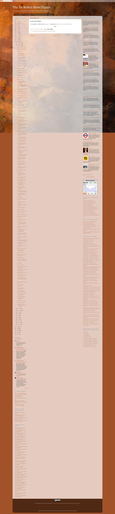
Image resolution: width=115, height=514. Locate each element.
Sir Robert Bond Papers (90, 176)
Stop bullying (19, 286)
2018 (17, 26)
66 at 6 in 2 (91, 148)
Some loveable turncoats (21, 248)
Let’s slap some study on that (21, 199)
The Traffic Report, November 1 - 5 (20, 250)
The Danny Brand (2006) (87, 205)
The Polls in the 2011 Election (88, 210)
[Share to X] (50, 29)
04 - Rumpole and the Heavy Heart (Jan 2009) (20, 488)
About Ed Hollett (18, 14)
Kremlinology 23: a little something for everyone (90, 281)
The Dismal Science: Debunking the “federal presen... (22, 194)
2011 (17, 39)
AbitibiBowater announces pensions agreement (22, 155)
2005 (17, 334)
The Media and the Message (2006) (89, 202)
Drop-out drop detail (21, 257)
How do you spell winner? (22, 214)
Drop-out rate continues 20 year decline (22, 273)
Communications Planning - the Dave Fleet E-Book (21, 418)
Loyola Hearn (50, 31)
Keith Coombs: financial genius (21, 282)
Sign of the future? (20, 264)
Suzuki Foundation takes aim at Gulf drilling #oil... (21, 223)
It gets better (19, 263)
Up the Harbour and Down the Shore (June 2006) (91, 230)
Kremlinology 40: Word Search (89, 250)
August (18, 312)
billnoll (67, 510)
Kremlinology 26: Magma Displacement (90, 277)
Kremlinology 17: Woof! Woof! (89, 293)
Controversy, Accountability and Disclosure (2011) (91, 215)
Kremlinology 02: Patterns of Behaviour (90, 323)
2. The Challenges (86, 335)
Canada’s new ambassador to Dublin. (64, 24)
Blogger (75, 510)
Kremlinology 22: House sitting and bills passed (90, 283)
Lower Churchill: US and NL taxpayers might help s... (21, 234)
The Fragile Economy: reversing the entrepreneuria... (21, 183)
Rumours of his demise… (22, 302)
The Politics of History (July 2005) (89, 226)
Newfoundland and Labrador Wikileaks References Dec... (21, 54)
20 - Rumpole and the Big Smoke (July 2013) (21, 444)
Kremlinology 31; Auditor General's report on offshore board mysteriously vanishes (91, 267)
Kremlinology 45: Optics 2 (88, 241)
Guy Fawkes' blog (19, 360)
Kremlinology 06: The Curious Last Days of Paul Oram (91, 317)
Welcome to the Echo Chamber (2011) (90, 207)
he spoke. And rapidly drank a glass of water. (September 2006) (91, 232)
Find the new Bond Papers (88, 34)
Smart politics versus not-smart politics (22, 270)
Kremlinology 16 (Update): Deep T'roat (90, 296)
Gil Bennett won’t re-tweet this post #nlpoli (91, 20)
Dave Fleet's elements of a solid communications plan (20, 421)
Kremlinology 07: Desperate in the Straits (90, 314)
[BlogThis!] (48, 29)
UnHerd (18, 341)
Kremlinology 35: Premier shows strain (90, 258)
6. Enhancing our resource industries (89, 346)
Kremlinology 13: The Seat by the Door (90, 302)
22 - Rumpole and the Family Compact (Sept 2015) (20, 439)
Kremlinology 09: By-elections (89, 310)
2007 (17, 330)
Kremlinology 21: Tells (87, 285)
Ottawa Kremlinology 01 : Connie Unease (91, 238)
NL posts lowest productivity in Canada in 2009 (22, 121)
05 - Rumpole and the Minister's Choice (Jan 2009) (21, 485)
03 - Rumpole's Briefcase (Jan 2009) (20, 491)
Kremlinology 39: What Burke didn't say (90, 252)
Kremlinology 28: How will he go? (21, 243)
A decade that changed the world (22, 205)
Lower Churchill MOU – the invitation (21, 177)
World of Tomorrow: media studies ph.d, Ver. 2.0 (22, 147)
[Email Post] (45, 29)
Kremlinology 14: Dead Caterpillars (89, 300)
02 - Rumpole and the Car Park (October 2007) (20, 493)
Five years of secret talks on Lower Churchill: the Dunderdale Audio (91, 126)
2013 (17, 35)
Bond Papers (18, 372)
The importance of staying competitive (22, 267)
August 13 (48, 24)
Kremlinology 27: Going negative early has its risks (91, 275)
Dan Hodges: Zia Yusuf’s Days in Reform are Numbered (21, 362)
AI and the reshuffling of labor (21, 379)
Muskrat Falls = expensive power (22, 115)
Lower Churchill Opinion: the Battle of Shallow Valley (22, 134)
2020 (17, 23)
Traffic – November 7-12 (21, 211)
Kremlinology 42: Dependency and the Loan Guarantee (91, 247)
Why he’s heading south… (22, 48)
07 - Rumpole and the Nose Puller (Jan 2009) (20, 480)
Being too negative (20, 284)
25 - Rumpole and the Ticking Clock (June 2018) (20, 431)
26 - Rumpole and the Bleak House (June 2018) (20, 428)
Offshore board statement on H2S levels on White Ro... (22, 86)
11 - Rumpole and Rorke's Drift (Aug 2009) (20, 469)
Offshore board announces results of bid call (22, 140)
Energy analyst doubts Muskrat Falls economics (21, 58)
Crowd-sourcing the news (22, 93)
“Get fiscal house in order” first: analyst (22, 275)
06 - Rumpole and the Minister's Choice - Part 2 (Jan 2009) (21, 483)
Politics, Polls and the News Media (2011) (91, 208)
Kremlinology (85, 325)
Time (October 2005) (87, 227)
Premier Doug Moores (21, 46)
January (18, 324)
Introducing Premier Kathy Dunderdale (22, 89)
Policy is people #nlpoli (87, 41)
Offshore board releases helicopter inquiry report (21, 174)
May (18, 317)
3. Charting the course (87, 336)
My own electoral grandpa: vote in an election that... (22, 240)
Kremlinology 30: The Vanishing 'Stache (90, 269)
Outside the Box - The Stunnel (88, 47)
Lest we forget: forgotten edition (21, 220)
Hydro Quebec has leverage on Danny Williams (94, 165)
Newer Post (33, 35)
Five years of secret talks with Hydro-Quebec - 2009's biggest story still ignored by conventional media (20, 395)
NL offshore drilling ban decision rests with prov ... (22, 279)
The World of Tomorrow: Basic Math (21, 167)
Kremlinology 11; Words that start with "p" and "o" (91, 306)
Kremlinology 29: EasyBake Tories (89, 271)
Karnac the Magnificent (42, 31)
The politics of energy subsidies (21, 202)
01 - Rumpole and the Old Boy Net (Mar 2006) (20, 496)
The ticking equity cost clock (88, 104)
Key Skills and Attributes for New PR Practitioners (20, 415)
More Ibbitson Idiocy (21, 68)
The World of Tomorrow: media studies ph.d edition (21, 164)
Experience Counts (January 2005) (89, 221)
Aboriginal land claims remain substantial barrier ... (21, 158)
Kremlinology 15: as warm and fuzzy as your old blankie (91, 298)
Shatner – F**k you (20, 252)
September (19, 310)
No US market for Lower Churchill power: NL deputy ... (21, 124)
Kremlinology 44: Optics (87, 243)
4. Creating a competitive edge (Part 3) (90, 341)
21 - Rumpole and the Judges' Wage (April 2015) (20, 442)
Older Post (77, 35)
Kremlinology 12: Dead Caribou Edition (90, 303)
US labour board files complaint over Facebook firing (21, 230)
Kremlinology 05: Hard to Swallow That (90, 319)
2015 (17, 32)
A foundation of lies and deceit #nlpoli (90, 78)
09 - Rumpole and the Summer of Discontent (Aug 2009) (21, 475)
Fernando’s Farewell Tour (22, 49)
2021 (17, 21)
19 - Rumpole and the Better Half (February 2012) (21, 447)
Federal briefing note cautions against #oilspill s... (21, 297)
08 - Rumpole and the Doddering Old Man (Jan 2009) (21, 477)
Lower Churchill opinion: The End (22, 117)
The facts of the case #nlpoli (94, 54)
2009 (17, 326)
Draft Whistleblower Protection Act (21, 399)
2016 (17, 30)
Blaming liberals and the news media (21, 255)
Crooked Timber (19, 378)
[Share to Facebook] (51, 29)
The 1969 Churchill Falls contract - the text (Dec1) (19, 405)
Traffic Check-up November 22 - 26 (21, 75)
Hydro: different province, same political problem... (22, 191)
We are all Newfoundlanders (21, 131)
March (18, 321)
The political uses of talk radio (21, 98)
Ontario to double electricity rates (20, 105)
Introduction (85, 332)
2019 (17, 24)
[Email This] (47, 29)
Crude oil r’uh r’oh (20, 212)
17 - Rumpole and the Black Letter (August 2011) (20, 452)
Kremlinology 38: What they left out (90, 253)
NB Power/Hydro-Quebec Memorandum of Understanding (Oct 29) (21, 402)
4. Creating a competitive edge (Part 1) (90, 338)
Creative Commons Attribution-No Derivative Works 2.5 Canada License (66, 503)
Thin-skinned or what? (21, 300)
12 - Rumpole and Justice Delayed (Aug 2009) (19, 467)
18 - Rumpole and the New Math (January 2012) (21, 450)
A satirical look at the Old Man (22, 66)
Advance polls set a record (22, 63)
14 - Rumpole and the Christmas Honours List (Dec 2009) (21, 461)
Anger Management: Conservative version (21, 291)
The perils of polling (87, 85)
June (18, 315)
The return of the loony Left (21, 342)
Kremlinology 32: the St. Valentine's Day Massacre (90, 265)
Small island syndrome (21, 207)
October (19, 308)
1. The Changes (86, 333)
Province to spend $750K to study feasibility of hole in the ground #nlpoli (91, 71)
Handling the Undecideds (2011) (89, 211)
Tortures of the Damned (87, 141)
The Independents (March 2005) (89, 224)
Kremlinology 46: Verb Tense (88, 239)
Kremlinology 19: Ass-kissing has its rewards (91, 288)
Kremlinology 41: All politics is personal (90, 249)
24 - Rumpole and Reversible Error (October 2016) (20, 434)
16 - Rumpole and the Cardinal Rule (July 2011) (20, 455)
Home (55, 35)
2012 (17, 37)
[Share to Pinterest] (52, 29)
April (18, 319)
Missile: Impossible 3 (21, 209)
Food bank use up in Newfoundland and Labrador (21, 187)
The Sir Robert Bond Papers (31, 7)
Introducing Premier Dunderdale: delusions (21, 72)
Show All (26, 388)
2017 (17, 28)
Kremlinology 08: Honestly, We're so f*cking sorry (91, 313)
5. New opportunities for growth (89, 344)
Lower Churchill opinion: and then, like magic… (22, 138)
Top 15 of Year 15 (92, 156)
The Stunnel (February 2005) (88, 223)
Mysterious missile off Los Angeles (22, 227)
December (19, 42)
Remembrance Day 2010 (21, 216)
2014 (17, 34)
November (19, 44)
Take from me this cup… (21, 91)
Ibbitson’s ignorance (21, 77)
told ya (54, 31)
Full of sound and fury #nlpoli (94, 62)
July (18, 313)
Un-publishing (20, 197)
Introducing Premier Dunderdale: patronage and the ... (22, 82)
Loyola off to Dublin (21, 161)
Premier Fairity (20, 51)
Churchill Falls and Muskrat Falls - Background (43, 14)
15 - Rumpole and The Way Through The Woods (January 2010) (20, 458)
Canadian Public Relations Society (20, 413)
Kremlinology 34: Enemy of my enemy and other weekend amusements (91, 260)
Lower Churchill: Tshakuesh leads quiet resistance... (21, 305)
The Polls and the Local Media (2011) (90, 213)
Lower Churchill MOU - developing (21, 180)
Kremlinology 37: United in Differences (90, 255)
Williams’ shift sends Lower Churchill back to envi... (22, 260)
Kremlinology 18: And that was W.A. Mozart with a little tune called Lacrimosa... (91, 291)
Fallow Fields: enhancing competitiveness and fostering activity (91, 96)
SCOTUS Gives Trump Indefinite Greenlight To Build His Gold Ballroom (21, 349)
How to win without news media (22, 237)
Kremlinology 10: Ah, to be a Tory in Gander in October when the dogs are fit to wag (91, 308)
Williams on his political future (21, 108)
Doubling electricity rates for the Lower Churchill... (22, 102)
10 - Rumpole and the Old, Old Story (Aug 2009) (20, 472)
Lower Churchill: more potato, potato (21, 294)
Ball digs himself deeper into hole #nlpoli (90, 27)
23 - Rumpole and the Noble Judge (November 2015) (20, 436)
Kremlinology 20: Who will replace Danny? (91, 287)
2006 (17, 332)
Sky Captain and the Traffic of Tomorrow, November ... (22, 151)
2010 (17, 41)
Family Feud (35, 31)
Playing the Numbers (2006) (88, 200)
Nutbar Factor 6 (20, 79)
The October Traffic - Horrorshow (21, 289)
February (19, 322)
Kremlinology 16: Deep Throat (89, 294)
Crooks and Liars (19, 347)
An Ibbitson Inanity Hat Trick (21, 61)
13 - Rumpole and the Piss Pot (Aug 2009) (20, 464)
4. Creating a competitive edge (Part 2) (90, 340)
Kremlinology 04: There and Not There (90, 320)
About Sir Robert (28, 14)
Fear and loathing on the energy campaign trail (21, 96)
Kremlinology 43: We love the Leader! (90, 244)
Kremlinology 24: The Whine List (89, 278)
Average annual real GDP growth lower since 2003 (22, 111)
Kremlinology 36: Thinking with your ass (90, 256)
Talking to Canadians (21, 70)
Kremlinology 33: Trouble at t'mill (89, 262)
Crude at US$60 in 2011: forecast (21, 128)
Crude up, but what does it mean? (22, 246)
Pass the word (19, 218)
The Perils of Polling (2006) (88, 203)
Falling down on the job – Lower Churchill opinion (22, 144)
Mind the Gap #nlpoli (92, 133)
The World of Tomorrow (21, 169)
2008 (17, 328)
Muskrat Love (19, 171)
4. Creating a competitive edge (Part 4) (90, 343)
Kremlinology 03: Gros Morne (88, 322)
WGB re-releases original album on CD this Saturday (91, 118)
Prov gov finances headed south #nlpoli (90, 110)
